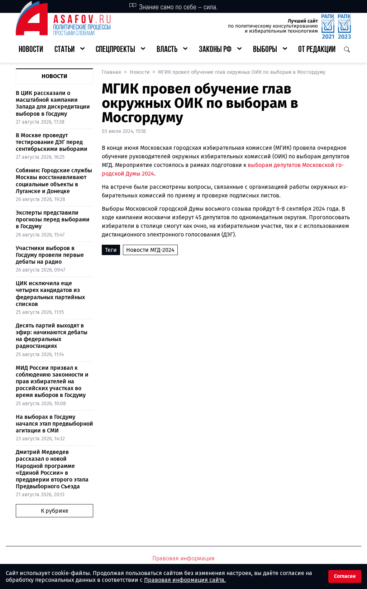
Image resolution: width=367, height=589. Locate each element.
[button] (69, 50)
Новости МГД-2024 (150, 249)
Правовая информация (183, 558)
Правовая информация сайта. (185, 579)
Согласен (345, 576)
